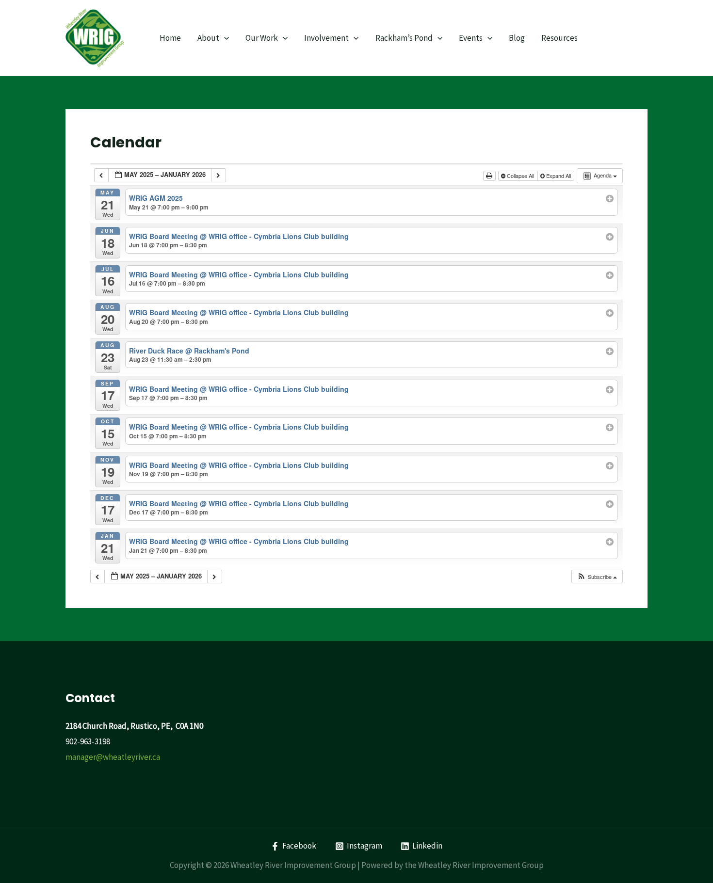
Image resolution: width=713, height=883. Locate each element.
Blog (517, 37)
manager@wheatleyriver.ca (112, 757)
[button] (597, 576)
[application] (224, 38)
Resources (559, 37)
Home (170, 37)
